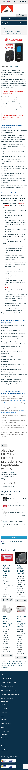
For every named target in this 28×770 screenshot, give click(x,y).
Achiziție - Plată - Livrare (8, 682)
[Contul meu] (18, 2)
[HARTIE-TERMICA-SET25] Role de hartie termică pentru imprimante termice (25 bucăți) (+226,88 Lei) (14, 515)
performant (18, 665)
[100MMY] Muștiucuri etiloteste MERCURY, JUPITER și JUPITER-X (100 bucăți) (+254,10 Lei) (14, 507)
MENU (22, 23)
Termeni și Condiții (7, 698)
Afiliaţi (3, 727)
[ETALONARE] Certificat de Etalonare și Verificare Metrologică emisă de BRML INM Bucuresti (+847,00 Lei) (14, 524)
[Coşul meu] (23, 2)
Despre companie (6, 678)
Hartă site (4, 713)
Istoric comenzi (5, 742)
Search (22, 15)
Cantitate (3, 530)
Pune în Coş (14, 537)
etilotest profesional (13, 661)
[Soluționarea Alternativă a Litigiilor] (8, 761)
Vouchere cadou (6, 723)
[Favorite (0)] (20, 2)
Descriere (5, 66)
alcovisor (22, 661)
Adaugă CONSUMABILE (6, 494)
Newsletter (4, 750)
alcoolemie (4, 667)
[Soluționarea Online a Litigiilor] (8, 766)
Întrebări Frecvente (7, 686)
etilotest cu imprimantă (8, 663)
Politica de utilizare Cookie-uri (10, 694)
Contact (3, 705)
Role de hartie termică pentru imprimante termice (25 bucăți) (7, 622)
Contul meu (4, 738)
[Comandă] (25, 2)
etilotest (3, 665)
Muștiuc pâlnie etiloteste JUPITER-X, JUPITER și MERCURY (21, 569)
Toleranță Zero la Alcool (8, 690)
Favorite (3, 746)
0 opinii (12, 541)
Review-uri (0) (14, 66)
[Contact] (14, 2)
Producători (4, 719)
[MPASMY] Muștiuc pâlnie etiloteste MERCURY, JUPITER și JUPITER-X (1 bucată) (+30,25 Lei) (14, 500)
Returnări (4, 709)
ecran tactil (10, 665)
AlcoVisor (11, 472)
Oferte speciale (5, 731)
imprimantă (20, 663)
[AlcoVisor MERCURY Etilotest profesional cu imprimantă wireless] (14, 50)
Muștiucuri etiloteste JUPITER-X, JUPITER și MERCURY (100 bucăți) (7, 570)
